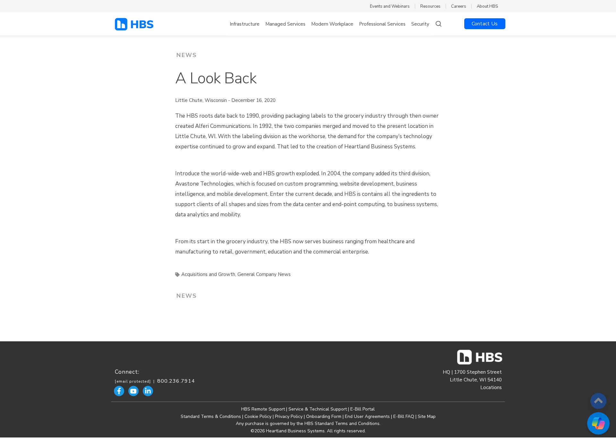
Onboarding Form (323, 416)
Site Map (427, 416)
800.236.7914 (176, 381)
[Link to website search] (438, 24)
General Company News (264, 274)
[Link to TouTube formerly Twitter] (133, 391)
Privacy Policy (289, 416)
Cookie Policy (257, 416)
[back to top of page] (598, 401)
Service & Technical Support (318, 409)
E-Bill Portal (362, 409)
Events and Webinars (390, 6)
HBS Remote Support (263, 409)
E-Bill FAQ (403, 416)
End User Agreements (367, 416)
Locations (491, 387)
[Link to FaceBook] (119, 391)
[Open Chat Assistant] (598, 423)
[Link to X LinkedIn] (148, 391)
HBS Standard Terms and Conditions (342, 423)
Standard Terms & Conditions (211, 416)
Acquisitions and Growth (208, 274)
